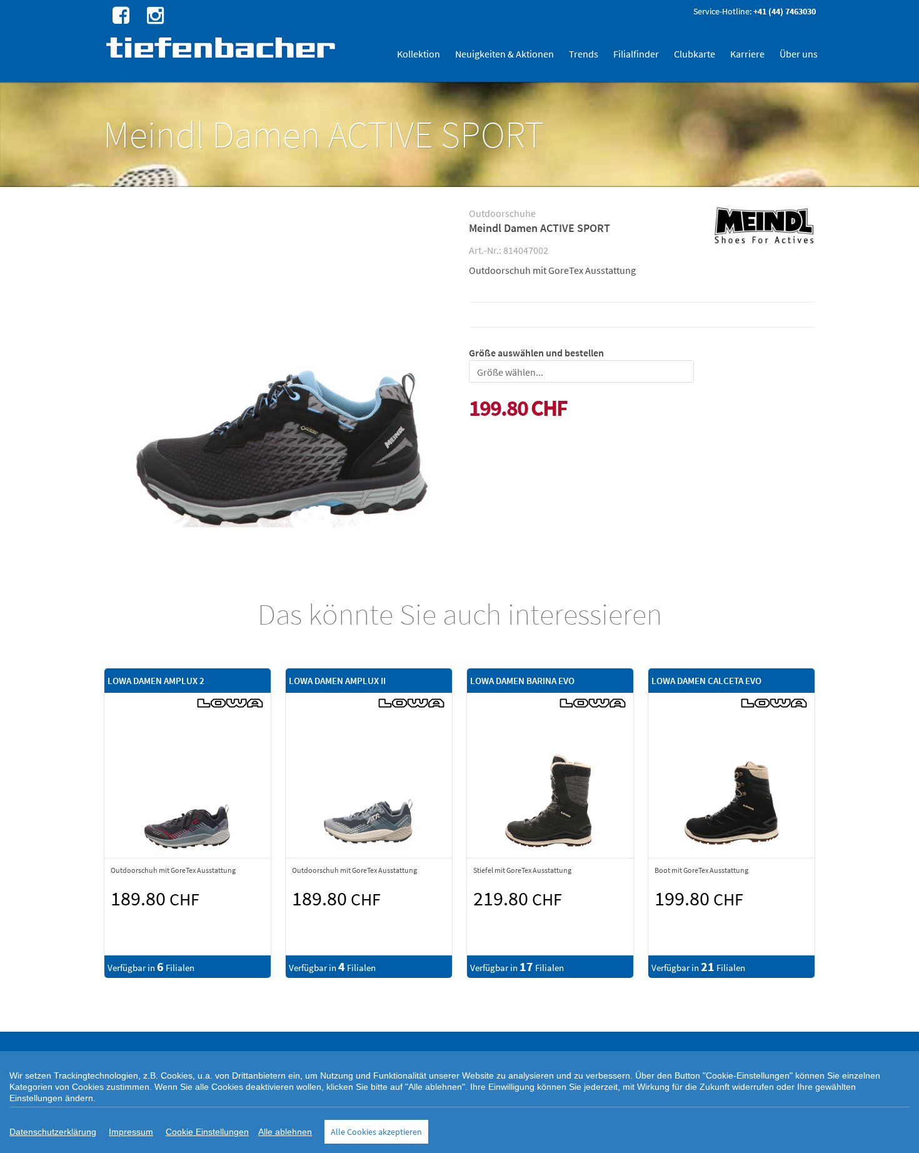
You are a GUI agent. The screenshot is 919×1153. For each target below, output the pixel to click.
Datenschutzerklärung (52, 1132)
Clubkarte (694, 54)
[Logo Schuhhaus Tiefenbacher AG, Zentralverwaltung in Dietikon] (222, 47)
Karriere (747, 54)
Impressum (131, 1132)
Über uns (799, 54)
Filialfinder (636, 54)
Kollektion (418, 54)
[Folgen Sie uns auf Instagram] (154, 14)
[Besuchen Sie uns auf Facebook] (119, 14)
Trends (583, 54)
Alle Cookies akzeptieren (376, 1131)
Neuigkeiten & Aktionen (504, 54)
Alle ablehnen (285, 1132)
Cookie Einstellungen (207, 1132)
